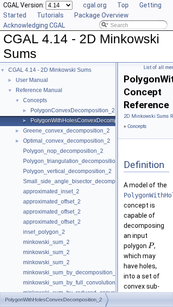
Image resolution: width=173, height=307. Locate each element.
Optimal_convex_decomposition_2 (66, 141)
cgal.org (95, 5)
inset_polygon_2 (44, 232)
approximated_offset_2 (52, 201)
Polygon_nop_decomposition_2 (63, 151)
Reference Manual (39, 90)
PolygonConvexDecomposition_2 (72, 110)
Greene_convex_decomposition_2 (66, 130)
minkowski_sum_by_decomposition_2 (71, 272)
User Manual (32, 80)
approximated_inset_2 (51, 191)
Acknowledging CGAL (34, 25)
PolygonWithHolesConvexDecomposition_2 (85, 120)
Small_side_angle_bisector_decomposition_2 (80, 181)
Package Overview (101, 15)
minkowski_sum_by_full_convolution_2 (72, 282)
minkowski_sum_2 (46, 242)
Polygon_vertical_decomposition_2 (67, 171)
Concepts (35, 100)
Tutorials (50, 15)
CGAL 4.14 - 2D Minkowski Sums (49, 70)
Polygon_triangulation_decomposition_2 (74, 161)
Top (123, 5)
